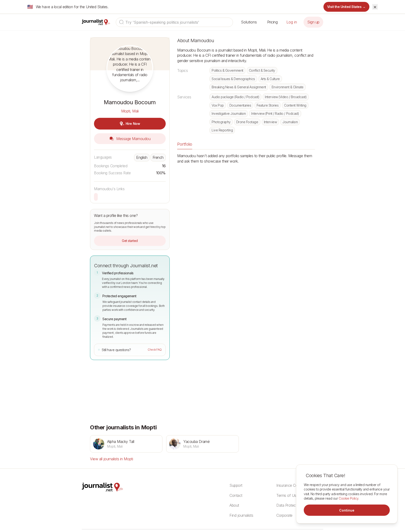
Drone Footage (247, 122)
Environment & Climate (288, 87)
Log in (291, 22)
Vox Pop (218, 105)
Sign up (313, 22)
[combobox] (174, 22)
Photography (221, 122)
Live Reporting (222, 130)
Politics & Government (227, 70)
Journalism (290, 122)
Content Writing (295, 105)
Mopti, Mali (130, 111)
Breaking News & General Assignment (239, 87)
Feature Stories (267, 105)
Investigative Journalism (229, 113)
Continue (346, 510)
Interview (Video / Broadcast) (286, 97)
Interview (270, 122)
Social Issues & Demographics (233, 79)
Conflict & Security (262, 70)
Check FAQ (155, 349)
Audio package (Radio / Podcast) (235, 97)
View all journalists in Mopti (111, 459)
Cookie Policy (348, 498)
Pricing (272, 22)
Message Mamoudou (133, 138)
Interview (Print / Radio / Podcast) (275, 113)
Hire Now (133, 124)
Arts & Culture (270, 79)
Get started (130, 241)
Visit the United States (346, 7)
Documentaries (240, 105)
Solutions (249, 22)
